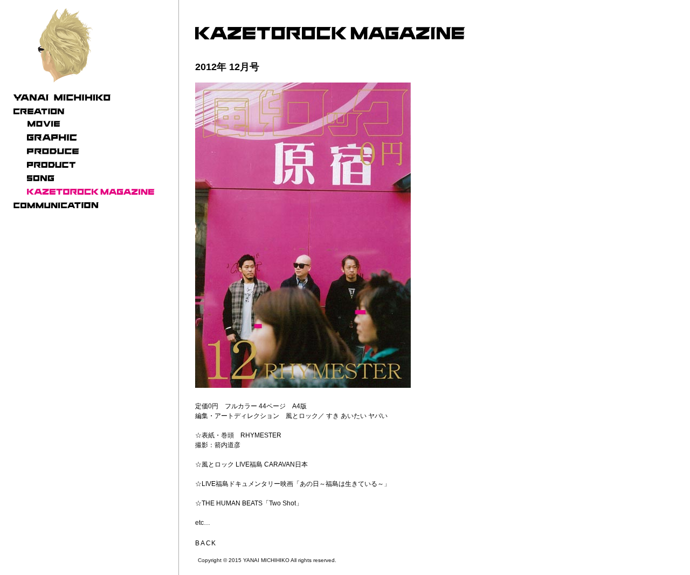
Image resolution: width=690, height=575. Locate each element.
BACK (206, 543)
